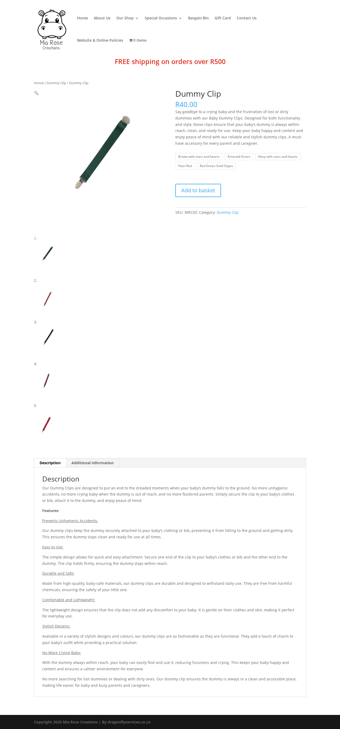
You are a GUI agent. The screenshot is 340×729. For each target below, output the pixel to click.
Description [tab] (50, 462)
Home (82, 17)
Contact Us (247, 17)
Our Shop (125, 17)
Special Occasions (161, 17)
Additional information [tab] (92, 462)
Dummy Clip (56, 82)
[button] (36, 92)
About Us (102, 17)
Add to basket (198, 190)
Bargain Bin (198, 17)
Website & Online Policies (100, 40)
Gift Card (223, 17)
